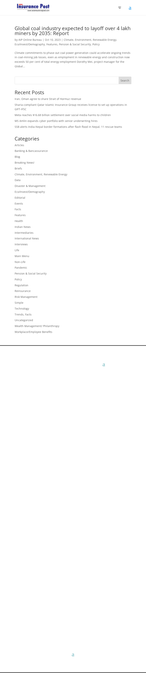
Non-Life (20, 262)
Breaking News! (24, 162)
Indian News (23, 227)
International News (27, 238)
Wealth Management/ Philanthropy (37, 326)
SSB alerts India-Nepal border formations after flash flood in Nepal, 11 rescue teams (68, 127)
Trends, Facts (23, 314)
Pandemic (21, 267)
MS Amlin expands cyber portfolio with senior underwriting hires (56, 121)
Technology (22, 308)
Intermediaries (24, 233)
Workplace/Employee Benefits (33, 332)
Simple (19, 302)
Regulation (21, 285)
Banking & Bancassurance (31, 151)
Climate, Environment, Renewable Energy (90, 40)
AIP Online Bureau (30, 40)
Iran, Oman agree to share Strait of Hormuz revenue (48, 99)
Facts (18, 209)
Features (51, 44)
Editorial (20, 197)
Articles (19, 145)
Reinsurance (23, 291)
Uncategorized (24, 320)
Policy (96, 44)
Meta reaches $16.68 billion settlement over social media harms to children (63, 115)
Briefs (18, 168)
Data (18, 180)
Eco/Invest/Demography (30, 44)
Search (125, 80)
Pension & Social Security (75, 44)
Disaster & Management (30, 186)
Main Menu (22, 256)
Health (19, 221)
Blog (17, 156)
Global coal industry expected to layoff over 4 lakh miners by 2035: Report (73, 31)
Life (17, 250)
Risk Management (26, 297)
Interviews (21, 244)
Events (19, 203)
